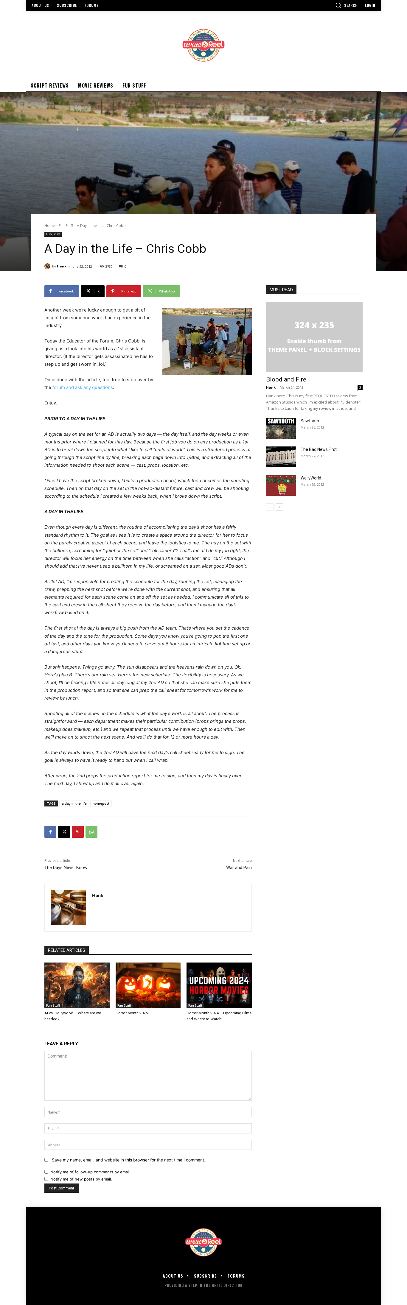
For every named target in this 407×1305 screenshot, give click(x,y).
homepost (101, 803)
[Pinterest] (78, 832)
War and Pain (239, 867)
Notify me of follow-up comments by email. (90, 1171)
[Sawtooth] (281, 428)
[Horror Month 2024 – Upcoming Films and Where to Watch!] (219, 985)
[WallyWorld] (281, 485)
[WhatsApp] (91, 832)
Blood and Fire (286, 379)
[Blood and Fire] (314, 337)
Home (49, 225)
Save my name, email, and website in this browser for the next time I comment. (128, 1159)
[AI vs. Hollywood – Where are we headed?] (77, 985)
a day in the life (74, 803)
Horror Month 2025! (132, 1013)
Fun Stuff (66, 225)
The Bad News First (319, 449)
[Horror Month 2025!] (148, 985)
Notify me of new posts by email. (81, 1179)
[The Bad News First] (281, 456)
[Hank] (48, 266)
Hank (61, 266)
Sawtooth (310, 420)
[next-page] (279, 507)
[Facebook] (50, 832)
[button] (346, 5)
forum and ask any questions (82, 387)
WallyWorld (311, 478)
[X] (64, 832)
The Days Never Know (65, 867)
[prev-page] (270, 507)
